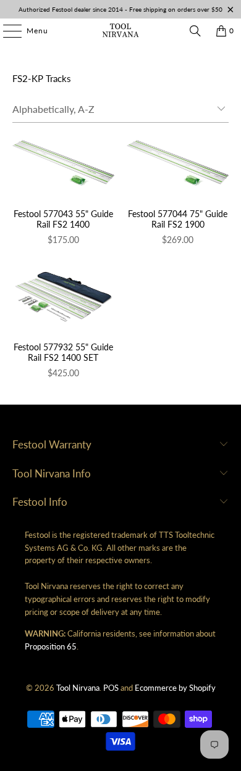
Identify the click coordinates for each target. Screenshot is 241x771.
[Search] (195, 31)
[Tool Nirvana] (121, 31)
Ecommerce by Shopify (175, 688)
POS (111, 688)
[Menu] (6, 31)
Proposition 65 (51, 646)
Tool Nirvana (77, 688)
